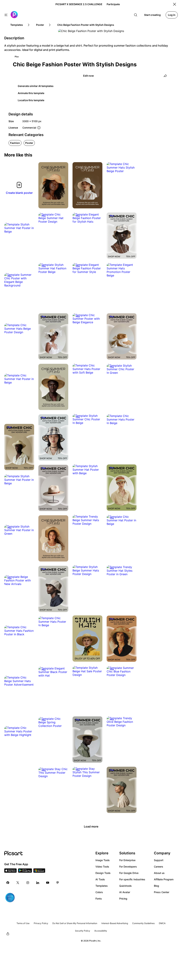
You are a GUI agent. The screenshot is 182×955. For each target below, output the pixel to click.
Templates (101, 885)
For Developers (128, 866)
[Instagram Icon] (27, 882)
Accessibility (100, 930)
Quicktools (125, 885)
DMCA (162, 923)
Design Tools (103, 872)
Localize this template (31, 100)
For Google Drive (128, 872)
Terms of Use (23, 923)
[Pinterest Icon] (57, 882)
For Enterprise (127, 860)
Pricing (123, 898)
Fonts (98, 898)
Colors (99, 892)
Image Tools (102, 860)
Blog (156, 885)
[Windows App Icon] (39, 871)
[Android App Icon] (25, 871)
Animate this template (31, 93)
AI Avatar (124, 892)
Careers (158, 866)
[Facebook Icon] (7, 882)
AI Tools (100, 879)
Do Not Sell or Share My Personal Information (74, 923)
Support (158, 860)
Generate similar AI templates (35, 85)
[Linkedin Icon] (37, 882)
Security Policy (82, 930)
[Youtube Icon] (47, 882)
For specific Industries (132, 879)
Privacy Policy (41, 923)
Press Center (161, 892)
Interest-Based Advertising (114, 923)
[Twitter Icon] (17, 882)
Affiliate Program (163, 879)
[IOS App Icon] (10, 871)
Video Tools (102, 866)
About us (159, 872)
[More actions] (63, 203)
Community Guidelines (143, 923)
